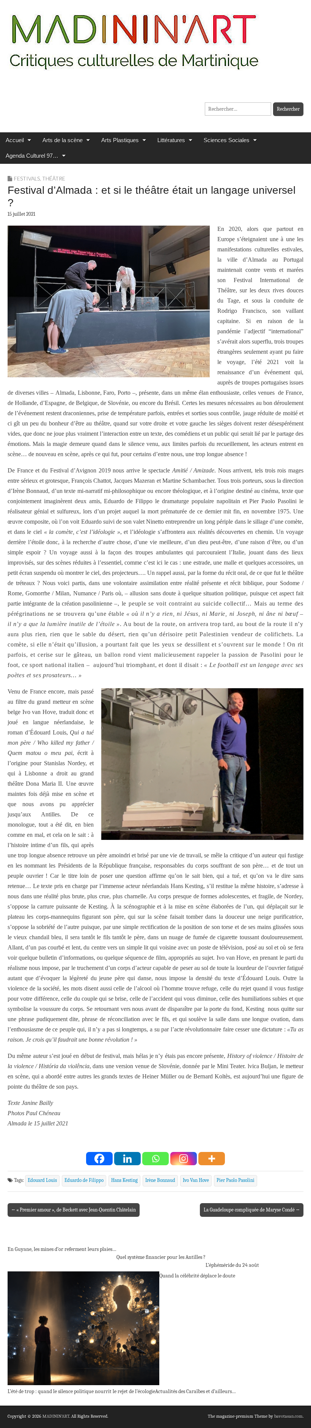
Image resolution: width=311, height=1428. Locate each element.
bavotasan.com (288, 1416)
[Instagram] (183, 1158)
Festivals (27, 178)
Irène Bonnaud (160, 1180)
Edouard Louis (42, 1180)
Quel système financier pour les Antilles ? (161, 1257)
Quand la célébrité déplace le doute (197, 1276)
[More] (211, 1158)
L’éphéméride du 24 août (232, 1265)
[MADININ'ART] (134, 37)
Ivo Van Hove (196, 1180)
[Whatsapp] (155, 1158)
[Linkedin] (127, 1158)
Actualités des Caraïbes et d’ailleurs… (195, 1391)
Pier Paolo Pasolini (235, 1180)
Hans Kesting (124, 1180)
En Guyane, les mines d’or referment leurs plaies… (62, 1249)
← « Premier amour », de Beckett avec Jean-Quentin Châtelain (73, 1210)
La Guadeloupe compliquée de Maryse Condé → (252, 1210)
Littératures (171, 140)
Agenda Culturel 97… (32, 155)
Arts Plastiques (120, 140)
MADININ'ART (55, 1416)
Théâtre (53, 178)
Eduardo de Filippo (84, 1180)
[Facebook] (99, 1158)
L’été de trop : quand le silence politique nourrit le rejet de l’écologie (81, 1391)
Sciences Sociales (227, 140)
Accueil (15, 140)
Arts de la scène (62, 140)
